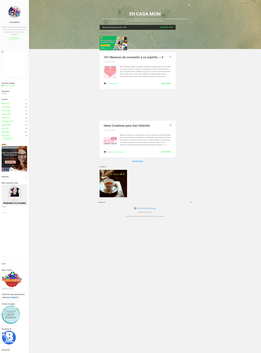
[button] (170, 57)
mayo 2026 (6, 107)
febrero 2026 (6, 114)
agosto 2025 (6, 125)
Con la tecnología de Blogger (146, 208)
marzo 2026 (6, 111)
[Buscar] (189, 5)
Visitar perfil (14, 38)
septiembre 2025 (8, 121)
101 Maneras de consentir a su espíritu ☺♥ (133, 57)
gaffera (150, 212)
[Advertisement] (183, 55)
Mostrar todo (166, 27)
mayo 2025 (6, 136)
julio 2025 (5, 128)
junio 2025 (5, 132)
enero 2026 (6, 118)
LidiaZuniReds (14, 22)
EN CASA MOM (145, 14)
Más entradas (137, 161)
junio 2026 (5, 103)
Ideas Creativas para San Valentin (127, 125)
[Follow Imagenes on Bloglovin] (10, 298)
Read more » (166, 83)
